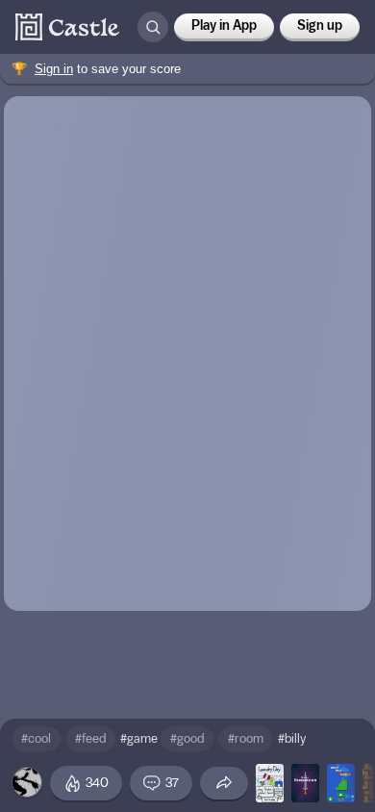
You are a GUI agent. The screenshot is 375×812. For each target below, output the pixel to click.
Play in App (224, 26)
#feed (90, 738)
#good (187, 738)
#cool (36, 738)
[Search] (153, 27)
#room (245, 738)
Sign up (319, 26)
